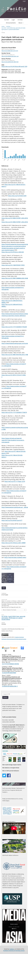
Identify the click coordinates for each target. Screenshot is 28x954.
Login (24, 1)
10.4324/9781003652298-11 (10, 686)
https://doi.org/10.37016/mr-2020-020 (13, 252)
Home (3, 26)
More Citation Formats (9, 610)
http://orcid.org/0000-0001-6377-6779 (10, 50)
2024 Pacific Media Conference (10, 855)
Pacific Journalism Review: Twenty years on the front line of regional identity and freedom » (13, 790)
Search (5, 697)
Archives (20, 20)
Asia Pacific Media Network (16, 725)
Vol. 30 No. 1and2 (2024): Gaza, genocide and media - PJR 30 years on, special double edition (14, 28)
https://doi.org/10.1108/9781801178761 (13, 265)
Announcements (11, 23)
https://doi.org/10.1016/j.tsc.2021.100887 (14, 543)
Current (6, 20)
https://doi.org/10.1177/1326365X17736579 (14, 412)
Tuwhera (11, 949)
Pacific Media (12, 710)
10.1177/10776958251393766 (10, 664)
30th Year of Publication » (9, 821)
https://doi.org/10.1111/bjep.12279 (15, 481)
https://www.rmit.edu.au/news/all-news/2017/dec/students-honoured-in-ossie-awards (13, 440)
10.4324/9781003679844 (9, 673)
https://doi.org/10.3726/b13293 (17, 196)
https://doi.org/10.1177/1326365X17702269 (14, 327)
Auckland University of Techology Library (13, 950)
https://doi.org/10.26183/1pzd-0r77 (12, 520)
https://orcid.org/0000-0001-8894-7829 (10, 61)
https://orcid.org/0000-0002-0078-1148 (10, 56)
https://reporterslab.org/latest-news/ (15, 557)
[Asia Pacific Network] (10, 743)
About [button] (20, 23)
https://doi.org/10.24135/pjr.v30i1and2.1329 (14, 66)
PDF (4, 588)
